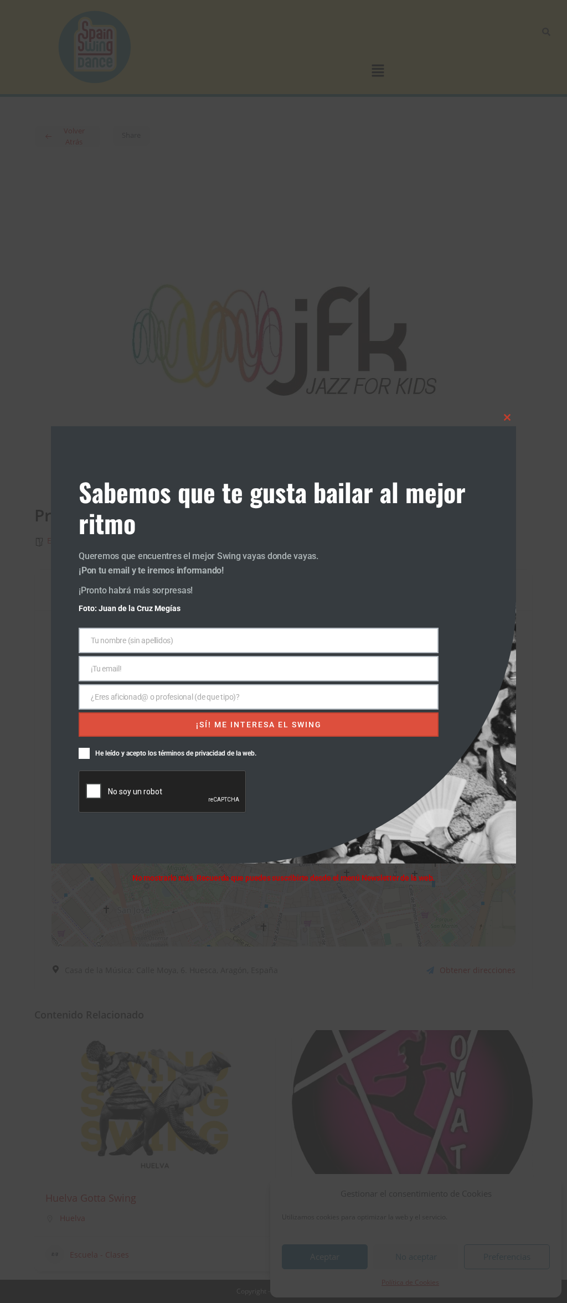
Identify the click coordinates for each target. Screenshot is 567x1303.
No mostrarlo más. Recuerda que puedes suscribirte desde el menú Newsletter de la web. (283, 877)
